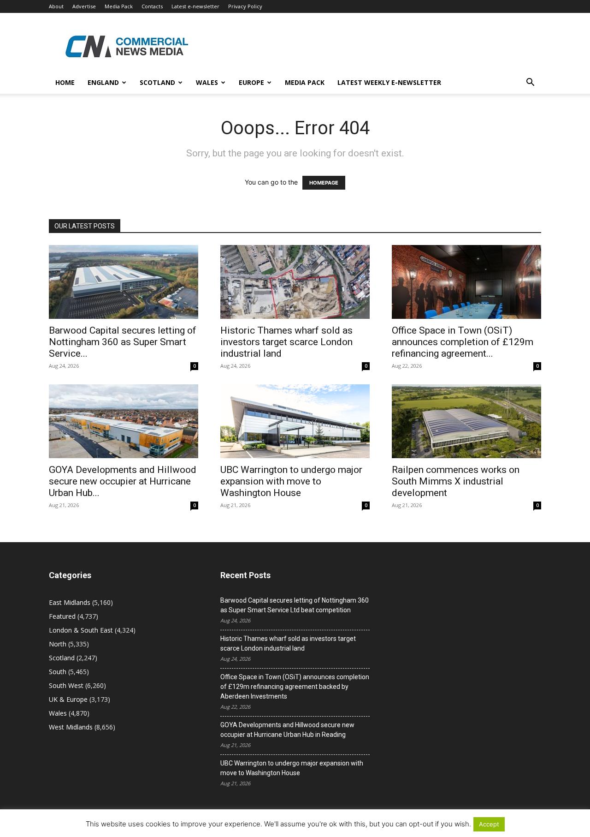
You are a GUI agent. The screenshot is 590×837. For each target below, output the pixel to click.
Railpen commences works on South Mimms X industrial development (455, 481)
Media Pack (119, 6)
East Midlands (69, 602)
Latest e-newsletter (195, 6)
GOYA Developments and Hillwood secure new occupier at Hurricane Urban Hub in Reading (287, 729)
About (56, 6)
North (57, 644)
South (57, 671)
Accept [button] (489, 824)
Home (65, 82)
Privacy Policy (245, 6)
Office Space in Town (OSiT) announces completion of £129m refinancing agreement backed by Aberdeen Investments (294, 686)
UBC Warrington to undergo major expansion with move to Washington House (291, 481)
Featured (62, 616)
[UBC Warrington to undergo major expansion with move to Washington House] (295, 421)
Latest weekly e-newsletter (389, 82)
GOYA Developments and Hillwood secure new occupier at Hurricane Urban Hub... (122, 481)
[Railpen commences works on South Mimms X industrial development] (466, 421)
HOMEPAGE (323, 182)
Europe (251, 82)
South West (66, 685)
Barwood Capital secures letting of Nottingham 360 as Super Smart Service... (122, 342)
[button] (530, 83)
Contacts (152, 6)
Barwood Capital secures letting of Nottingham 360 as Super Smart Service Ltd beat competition (294, 605)
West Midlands (71, 727)
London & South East (81, 630)
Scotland (157, 82)
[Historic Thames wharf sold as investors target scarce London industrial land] (295, 282)
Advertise (84, 6)
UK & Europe (68, 699)
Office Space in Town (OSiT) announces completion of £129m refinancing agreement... (462, 342)
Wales (207, 82)
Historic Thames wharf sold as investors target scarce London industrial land (286, 342)
